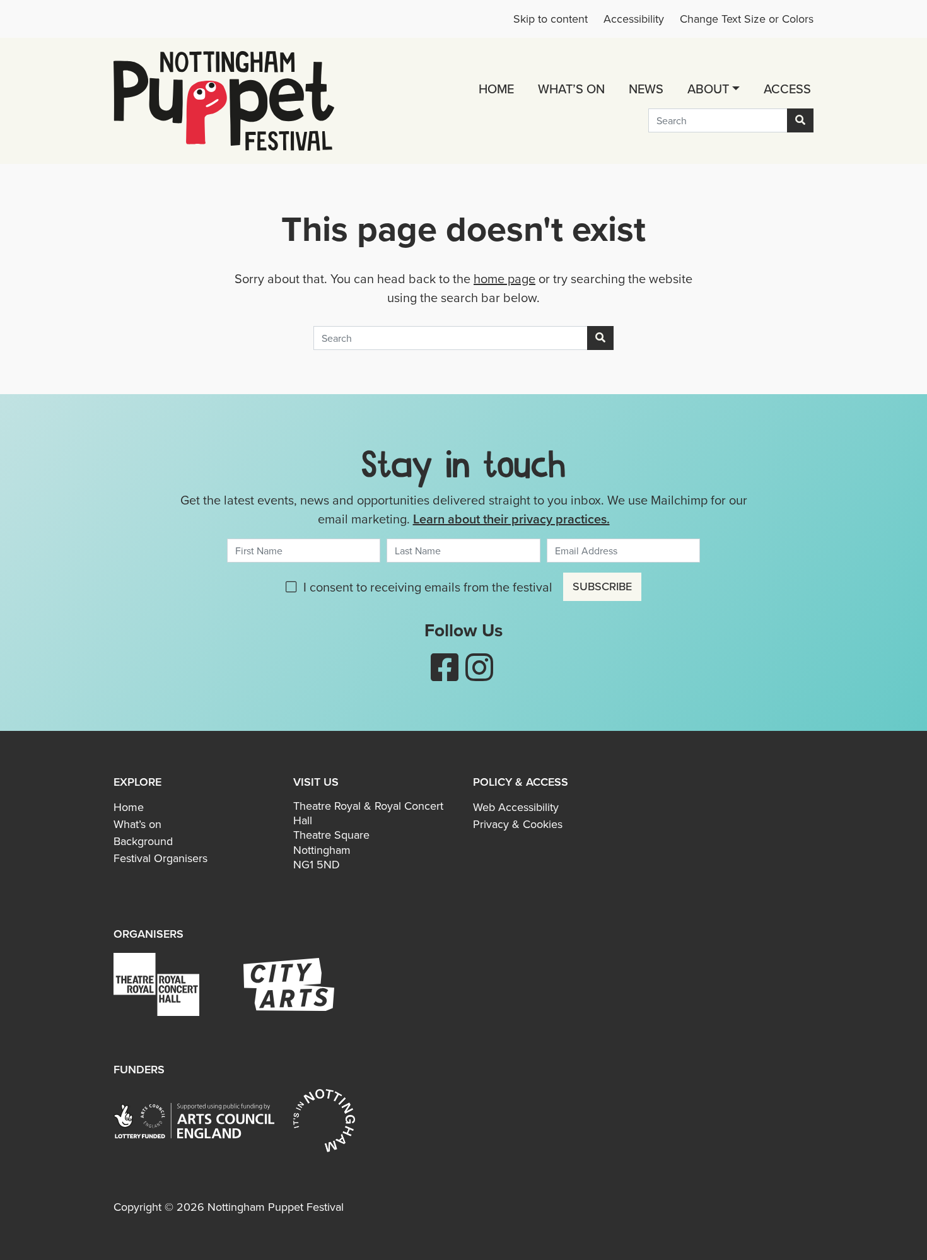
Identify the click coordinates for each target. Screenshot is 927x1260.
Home (496, 88)
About (708, 88)
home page (504, 278)
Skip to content (550, 19)
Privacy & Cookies (518, 824)
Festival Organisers (160, 858)
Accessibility (633, 19)
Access (787, 88)
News (646, 88)
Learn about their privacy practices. (511, 519)
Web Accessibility (516, 807)
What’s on (571, 88)
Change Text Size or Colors (746, 19)
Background (143, 841)
